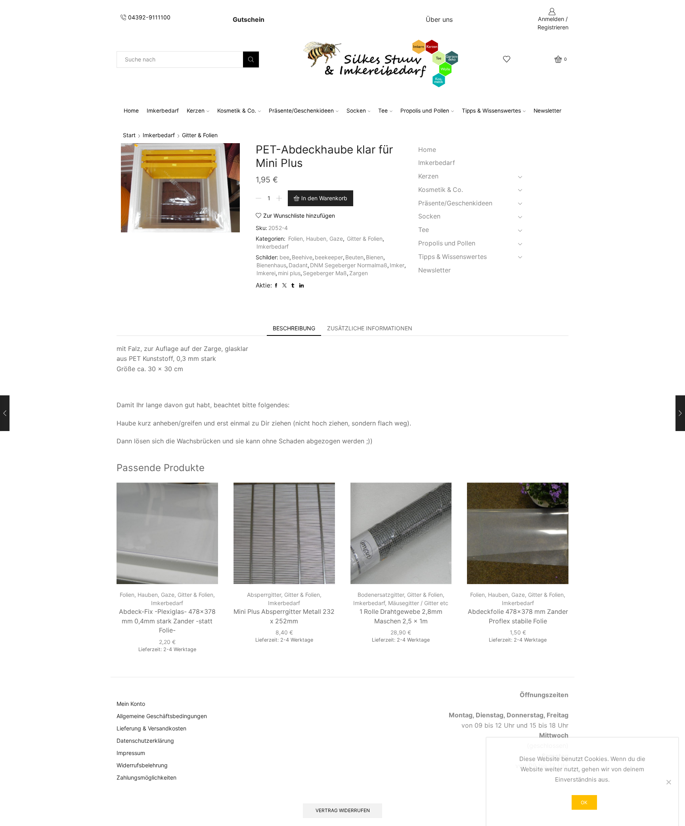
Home (131, 110)
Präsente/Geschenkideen (301, 110)
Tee (383, 110)
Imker (397, 265)
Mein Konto (131, 703)
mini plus (289, 273)
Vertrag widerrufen (343, 810)
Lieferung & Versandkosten (151, 728)
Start (129, 135)
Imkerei (266, 273)
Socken (356, 110)
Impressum (131, 752)
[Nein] (668, 782)
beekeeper (329, 257)
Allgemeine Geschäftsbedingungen (162, 716)
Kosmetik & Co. (236, 110)
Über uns (439, 19)
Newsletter (547, 110)
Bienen (374, 257)
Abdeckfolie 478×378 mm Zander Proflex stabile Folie (518, 616)
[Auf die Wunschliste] (205, 499)
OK (584, 802)
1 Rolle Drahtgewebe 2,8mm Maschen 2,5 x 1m (401, 616)
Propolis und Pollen (424, 110)
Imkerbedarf (163, 110)
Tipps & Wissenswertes (491, 110)
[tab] (294, 328)
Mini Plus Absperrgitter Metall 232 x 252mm (284, 616)
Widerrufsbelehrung (142, 765)
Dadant (298, 265)
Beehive (302, 257)
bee (284, 257)
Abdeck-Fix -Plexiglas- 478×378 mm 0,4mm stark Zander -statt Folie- (167, 621)
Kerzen (196, 110)
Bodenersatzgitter (381, 594)
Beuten (354, 257)
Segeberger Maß (325, 273)
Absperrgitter (264, 594)
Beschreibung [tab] (294, 328)
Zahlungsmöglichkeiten (146, 777)
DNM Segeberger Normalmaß (348, 265)
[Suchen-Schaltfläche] (251, 59)
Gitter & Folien (200, 135)
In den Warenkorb (324, 198)
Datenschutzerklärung (145, 740)
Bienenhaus (271, 265)
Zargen (358, 273)
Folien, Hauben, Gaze (315, 238)
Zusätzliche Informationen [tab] (369, 328)
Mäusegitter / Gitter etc (418, 603)
